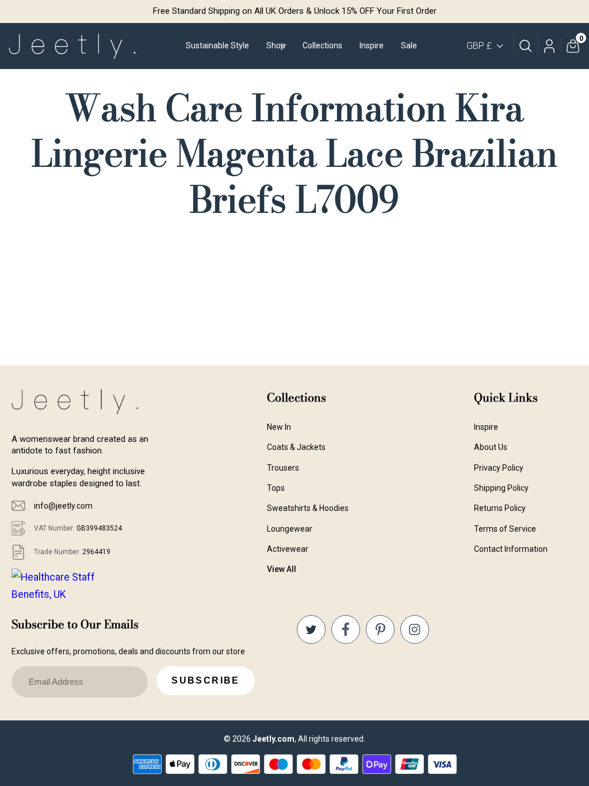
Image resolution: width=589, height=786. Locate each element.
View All (281, 569)
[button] (276, 46)
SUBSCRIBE (205, 680)
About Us (490, 447)
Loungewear (289, 528)
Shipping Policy (501, 488)
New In (279, 427)
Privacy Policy (498, 467)
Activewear (287, 549)
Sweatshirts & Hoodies (308, 508)
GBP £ (479, 45)
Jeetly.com (273, 738)
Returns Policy (500, 508)
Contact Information (511, 549)
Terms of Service (505, 528)
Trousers (283, 467)
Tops (276, 488)
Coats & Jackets (296, 447)
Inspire (486, 427)
